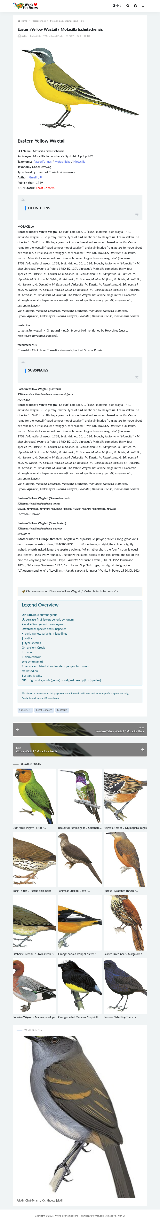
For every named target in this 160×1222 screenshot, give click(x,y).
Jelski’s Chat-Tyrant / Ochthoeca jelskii (39, 1200)
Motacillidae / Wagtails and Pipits (67, 21)
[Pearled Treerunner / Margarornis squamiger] (125, 923)
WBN (24, 36)
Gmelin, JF (35, 177)
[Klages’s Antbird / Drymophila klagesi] (125, 796)
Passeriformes (39, 21)
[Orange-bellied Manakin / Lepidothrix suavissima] (80, 986)
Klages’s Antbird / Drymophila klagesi (125, 828)
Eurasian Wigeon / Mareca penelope (34, 1017)
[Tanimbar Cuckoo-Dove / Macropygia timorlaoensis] (80, 860)
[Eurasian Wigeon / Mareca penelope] (34, 986)
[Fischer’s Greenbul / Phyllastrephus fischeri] (34, 923)
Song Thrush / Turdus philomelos (32, 891)
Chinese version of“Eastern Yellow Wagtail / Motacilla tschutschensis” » (72, 591)
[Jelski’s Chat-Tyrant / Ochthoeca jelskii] (80, 1117)
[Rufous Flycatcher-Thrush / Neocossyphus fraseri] (125, 860)
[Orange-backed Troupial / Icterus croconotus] (80, 923)
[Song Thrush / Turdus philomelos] (34, 860)
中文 (119, 5)
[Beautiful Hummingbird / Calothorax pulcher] (80, 796)
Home (24, 21)
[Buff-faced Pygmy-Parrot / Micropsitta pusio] (34, 796)
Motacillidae (62, 161)
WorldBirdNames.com (66, 1216)
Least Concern (44, 710)
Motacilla (79, 161)
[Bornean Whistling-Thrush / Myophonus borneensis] (125, 986)
